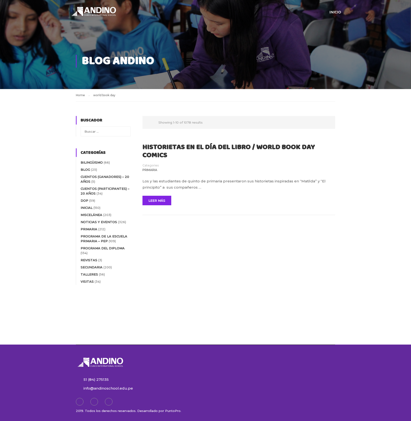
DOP (84, 200)
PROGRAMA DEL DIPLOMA (103, 248)
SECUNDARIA (92, 267)
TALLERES (89, 274)
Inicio (335, 12)
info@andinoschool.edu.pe (108, 388)
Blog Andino (118, 61)
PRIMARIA (149, 170)
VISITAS (87, 281)
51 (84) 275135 (96, 379)
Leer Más (156, 200)
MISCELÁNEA (91, 215)
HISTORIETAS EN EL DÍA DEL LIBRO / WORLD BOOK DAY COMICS (228, 151)
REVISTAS (89, 260)
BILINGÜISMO (92, 162)
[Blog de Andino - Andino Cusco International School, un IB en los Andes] (93, 14)
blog (85, 169)
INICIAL (87, 208)
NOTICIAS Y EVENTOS (99, 222)
